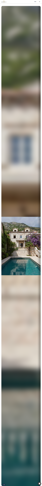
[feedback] (39, 483)
